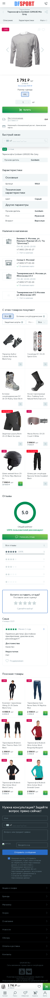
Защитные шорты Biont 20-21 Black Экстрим (11, 435)
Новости (6, 929)
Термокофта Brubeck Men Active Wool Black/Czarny (11, 785)
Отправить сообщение (25, 852)
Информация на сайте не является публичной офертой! (25, 981)
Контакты (6, 954)
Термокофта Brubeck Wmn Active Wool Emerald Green (36, 785)
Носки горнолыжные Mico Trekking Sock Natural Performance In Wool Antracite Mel (36, 397)
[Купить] (20, 364)
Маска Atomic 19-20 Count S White (35, 435)
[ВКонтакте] (29, 972)
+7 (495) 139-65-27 (25, 249)
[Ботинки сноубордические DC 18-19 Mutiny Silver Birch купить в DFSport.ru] (12, 381)
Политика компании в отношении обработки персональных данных (25, 978)
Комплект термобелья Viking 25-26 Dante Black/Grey (11, 705)
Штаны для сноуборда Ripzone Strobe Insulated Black (37, 475)
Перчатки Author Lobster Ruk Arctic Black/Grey (9, 356)
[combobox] (7, 141)
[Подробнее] (20, 484)
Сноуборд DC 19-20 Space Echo (36, 355)
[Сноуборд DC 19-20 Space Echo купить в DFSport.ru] (37, 341)
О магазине (7, 921)
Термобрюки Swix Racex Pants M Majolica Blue (36, 705)
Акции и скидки (9, 888)
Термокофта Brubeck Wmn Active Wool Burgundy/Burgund (36, 745)
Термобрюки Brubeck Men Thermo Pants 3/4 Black (11, 745)
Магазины (6, 904)
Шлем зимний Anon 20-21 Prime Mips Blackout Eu (12, 475)
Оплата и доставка (11, 946)
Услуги (5, 913)
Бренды (5, 896)
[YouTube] (22, 972)
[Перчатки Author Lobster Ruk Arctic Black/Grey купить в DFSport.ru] (12, 341)
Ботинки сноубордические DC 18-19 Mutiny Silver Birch (12, 396)
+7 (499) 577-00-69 (25, 263)
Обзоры (6, 938)
